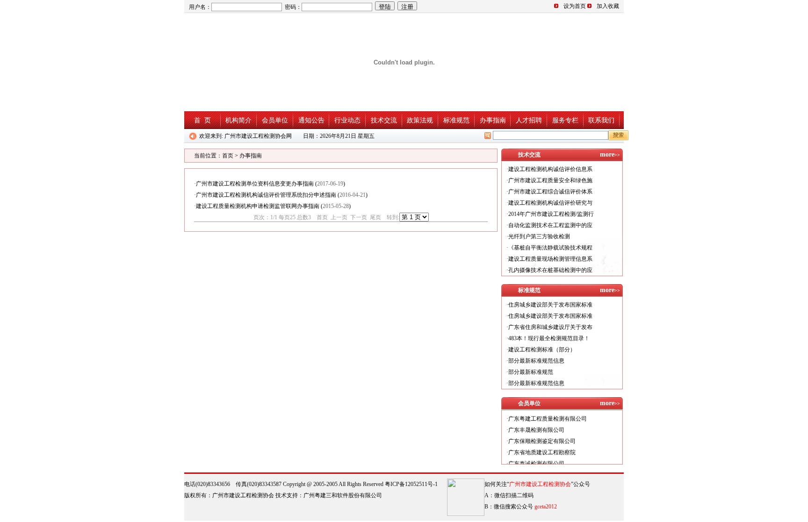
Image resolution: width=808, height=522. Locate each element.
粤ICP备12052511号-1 (411, 484)
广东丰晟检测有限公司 (536, 423)
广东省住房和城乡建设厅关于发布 (550, 327)
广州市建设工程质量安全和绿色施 (550, 180)
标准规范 (456, 120)
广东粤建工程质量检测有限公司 (547, 412)
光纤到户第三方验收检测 (539, 236)
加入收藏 (608, 6)
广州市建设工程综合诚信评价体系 (550, 191)
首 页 (202, 120)
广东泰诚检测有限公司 (536, 457)
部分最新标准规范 (530, 372)
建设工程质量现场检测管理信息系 (550, 259)
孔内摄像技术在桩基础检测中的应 (550, 270)
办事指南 (493, 120)
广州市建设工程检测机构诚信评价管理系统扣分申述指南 (266, 195)
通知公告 (311, 120)
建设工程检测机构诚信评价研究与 (550, 203)
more (610, 154)
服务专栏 (565, 120)
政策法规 (420, 120)
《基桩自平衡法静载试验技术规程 (550, 247)
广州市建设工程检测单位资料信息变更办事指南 (255, 183)
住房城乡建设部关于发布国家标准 (550, 304)
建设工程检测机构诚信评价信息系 (550, 169)
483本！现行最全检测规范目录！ (549, 338)
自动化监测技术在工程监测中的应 (550, 225)
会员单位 (275, 120)
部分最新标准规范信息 (536, 361)
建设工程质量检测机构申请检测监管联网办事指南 (257, 206)
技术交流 (384, 120)
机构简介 (238, 120)
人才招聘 (529, 120)
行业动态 (347, 120)
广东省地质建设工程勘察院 (542, 446)
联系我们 (601, 120)
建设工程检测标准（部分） (542, 349)
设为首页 (574, 6)
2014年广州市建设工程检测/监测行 (551, 214)
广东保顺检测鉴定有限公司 (542, 434)
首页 (227, 155)
